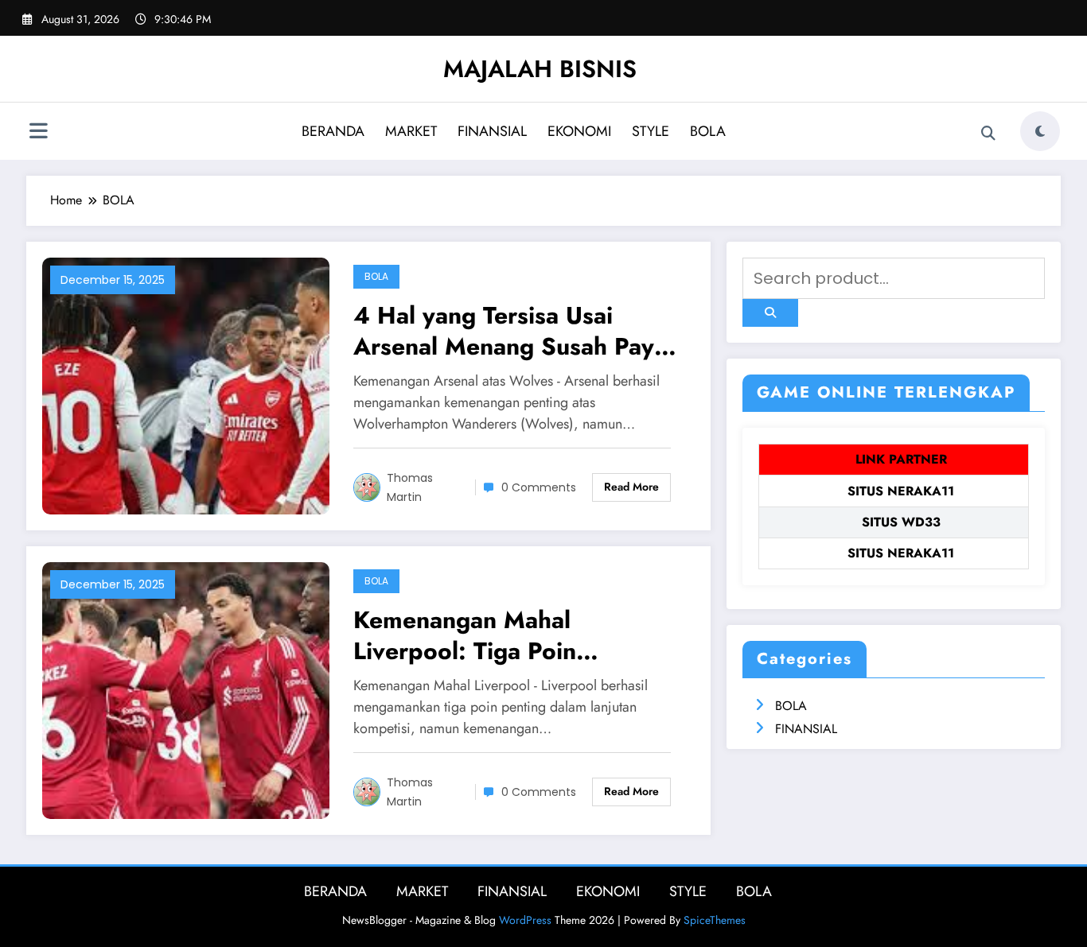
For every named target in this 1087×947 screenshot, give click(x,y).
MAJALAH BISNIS (540, 69)
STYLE (650, 131)
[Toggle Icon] (38, 133)
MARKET (411, 131)
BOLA (708, 131)
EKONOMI (579, 131)
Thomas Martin (410, 487)
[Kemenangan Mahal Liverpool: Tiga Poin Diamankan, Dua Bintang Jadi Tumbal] (185, 689)
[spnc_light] (1040, 131)
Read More (631, 487)
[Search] (988, 133)
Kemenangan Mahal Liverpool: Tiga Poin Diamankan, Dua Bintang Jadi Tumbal (514, 635)
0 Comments (538, 487)
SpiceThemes (715, 920)
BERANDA (333, 131)
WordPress (525, 920)
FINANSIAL (492, 131)
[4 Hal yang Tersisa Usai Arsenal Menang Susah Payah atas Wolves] (185, 384)
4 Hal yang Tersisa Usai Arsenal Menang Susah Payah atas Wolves (516, 331)
